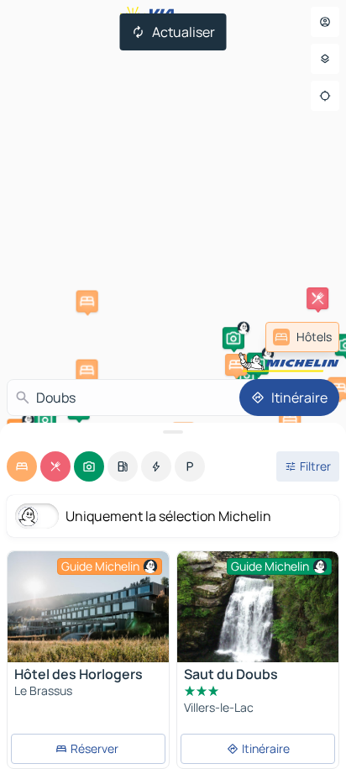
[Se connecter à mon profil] (325, 22)
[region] (88, 606)
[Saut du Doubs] (257, 606)
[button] (86, 371)
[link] (302, 337)
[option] (22, 466)
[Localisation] (325, 96)
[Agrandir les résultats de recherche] (173, 432)
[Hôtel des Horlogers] (88, 606)
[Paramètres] (325, 59)
